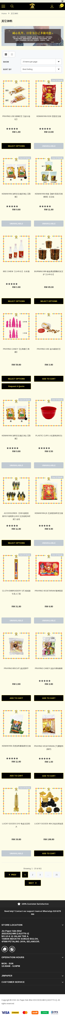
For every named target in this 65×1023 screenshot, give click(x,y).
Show (6, 62)
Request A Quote (16, 386)
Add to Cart (48, 379)
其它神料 (14, 14)
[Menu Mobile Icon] (3, 6)
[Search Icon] (12, 6)
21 (57, 875)
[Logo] (32, 6)
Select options (16, 146)
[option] (32, 904)
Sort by (7, 69)
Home (4, 14)
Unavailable (48, 146)
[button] (12, 129)
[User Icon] (52, 6)
